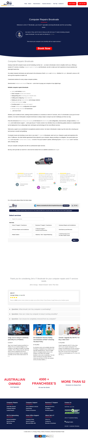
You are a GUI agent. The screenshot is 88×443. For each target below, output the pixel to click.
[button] (72, 3)
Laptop (13, 91)
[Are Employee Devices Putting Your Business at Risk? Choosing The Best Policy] (44, 329)
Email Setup (29, 408)
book (9, 139)
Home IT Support (30, 421)
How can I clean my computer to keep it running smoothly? (35, 314)
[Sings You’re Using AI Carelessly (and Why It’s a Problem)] (18, 329)
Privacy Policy (36, 431)
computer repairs (65, 139)
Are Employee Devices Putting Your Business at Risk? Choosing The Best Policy (43, 339)
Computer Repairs (11, 408)
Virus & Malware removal (32, 406)
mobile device (19, 106)
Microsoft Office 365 (31, 423)
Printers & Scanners (31, 410)
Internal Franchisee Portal (57, 431)
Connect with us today (25, 139)
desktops (54, 73)
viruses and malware (25, 93)
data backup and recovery (26, 120)
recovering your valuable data (28, 95)
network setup (45, 120)
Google (57, 149)
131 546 (52, 34)
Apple (64, 73)
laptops (47, 73)
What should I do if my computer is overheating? (31, 309)
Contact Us (48, 421)
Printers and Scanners (17, 102)
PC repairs (40, 135)
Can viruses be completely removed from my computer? (34, 319)
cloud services (25, 100)
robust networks (28, 97)
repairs (23, 91)
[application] (31, 3)
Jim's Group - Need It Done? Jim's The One (44, 285)
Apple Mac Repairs (11, 406)
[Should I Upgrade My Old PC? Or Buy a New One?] (69, 329)
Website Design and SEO (18, 108)
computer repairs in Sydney (31, 67)
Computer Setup (30, 419)
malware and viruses (21, 83)
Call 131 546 (82, 3)
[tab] (44, 309)
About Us (47, 419)
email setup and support (26, 104)
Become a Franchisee (50, 423)
